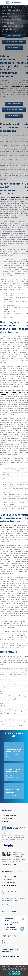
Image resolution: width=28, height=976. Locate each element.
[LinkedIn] (4, 942)
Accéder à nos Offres (13, 755)
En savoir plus (11, 775)
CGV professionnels (9, 882)
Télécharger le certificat (9, 864)
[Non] (26, 970)
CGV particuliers (8, 879)
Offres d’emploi (8, 818)
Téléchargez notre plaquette (10, 956)
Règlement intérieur (10, 885)
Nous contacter (11, 795)
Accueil (6, 821)
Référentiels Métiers (10, 815)
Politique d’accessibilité (10, 876)
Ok (9, 973)
